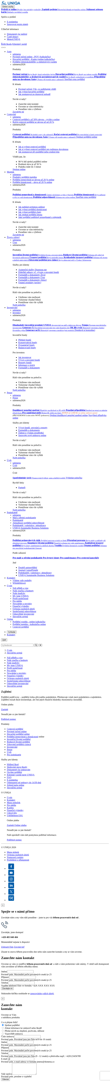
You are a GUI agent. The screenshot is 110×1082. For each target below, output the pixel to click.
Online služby (8, 7)
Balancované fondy (27, 347)
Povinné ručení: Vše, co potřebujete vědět (37, 89)
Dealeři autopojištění (27, 567)
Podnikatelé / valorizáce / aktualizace (29, 525)
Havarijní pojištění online (18, 734)
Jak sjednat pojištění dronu (30, 214)
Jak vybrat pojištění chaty (29, 212)
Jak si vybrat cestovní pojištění (32, 146)
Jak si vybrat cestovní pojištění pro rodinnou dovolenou (43, 149)
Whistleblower (19, 583)
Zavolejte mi (18, 112)
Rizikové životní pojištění (18, 742)
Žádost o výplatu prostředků (31, 433)
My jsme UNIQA (21, 596)
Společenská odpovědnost (24, 611)
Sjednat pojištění (12, 1025)
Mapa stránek (13, 852)
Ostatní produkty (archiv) (29, 282)
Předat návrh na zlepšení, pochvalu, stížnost (24, 1031)
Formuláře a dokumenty (29, 367)
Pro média (17, 601)
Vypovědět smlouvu (14, 1034)
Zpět (4, 640)
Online (10, 619)
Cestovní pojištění (21, 627)
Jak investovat (24, 357)
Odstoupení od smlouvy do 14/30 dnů (24, 782)
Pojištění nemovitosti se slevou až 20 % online (33, 179)
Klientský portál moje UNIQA (21, 775)
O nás (9, 585)
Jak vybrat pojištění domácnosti (32, 209)
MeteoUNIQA (13, 39)
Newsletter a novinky (22, 603)
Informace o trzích (26, 365)
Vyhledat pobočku (74, 478)
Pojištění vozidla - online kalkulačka (29, 621)
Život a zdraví (13, 237)
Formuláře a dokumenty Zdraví (32, 280)
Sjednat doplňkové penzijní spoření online (69, 415)
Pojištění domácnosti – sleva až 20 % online (32, 182)
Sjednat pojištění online (86, 137)
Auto (9, 51)
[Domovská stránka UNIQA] (10, 4)
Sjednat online (19, 169)
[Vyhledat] (2, 47)
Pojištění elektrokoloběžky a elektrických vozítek (35, 62)
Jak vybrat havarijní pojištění (31, 91)
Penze (9, 392)
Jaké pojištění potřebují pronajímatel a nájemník (39, 217)
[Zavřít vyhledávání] (40, 645)
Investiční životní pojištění (19, 739)
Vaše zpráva (6, 1074)
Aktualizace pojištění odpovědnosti (28, 523)
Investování (12, 307)
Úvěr (9, 460)
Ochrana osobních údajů (24, 609)
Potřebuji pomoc (8, 719)
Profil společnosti (20, 598)
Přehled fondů (24, 340)
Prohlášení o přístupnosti (18, 860)
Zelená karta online (15, 785)
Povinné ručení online (17, 731)
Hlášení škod (13, 764)
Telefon (4, 983)
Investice (17, 312)
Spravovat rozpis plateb (17, 24)
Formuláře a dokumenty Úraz (31, 277)
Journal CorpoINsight (28, 570)
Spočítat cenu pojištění (74, 79)
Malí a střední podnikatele (24, 517)
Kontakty (11, 578)
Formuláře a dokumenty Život (31, 275)
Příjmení (5, 977)
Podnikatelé (12, 512)
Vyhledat (11, 632)
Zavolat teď (19, 947)
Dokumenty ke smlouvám (18, 769)
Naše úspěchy (19, 593)
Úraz (15, 242)
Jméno (4, 971)
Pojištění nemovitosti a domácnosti (22, 736)
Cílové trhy (12, 813)
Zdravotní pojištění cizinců (19, 744)
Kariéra (10, 808)
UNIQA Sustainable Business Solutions (31, 528)
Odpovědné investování (23, 614)
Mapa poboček (13, 802)
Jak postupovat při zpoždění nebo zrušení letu (38, 152)
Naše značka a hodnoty (23, 591)
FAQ (9, 777)
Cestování (11, 114)
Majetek (10, 172)
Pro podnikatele (14, 754)
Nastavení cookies (15, 857)
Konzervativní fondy (27, 342)
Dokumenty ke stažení (17, 34)
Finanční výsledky (21, 606)
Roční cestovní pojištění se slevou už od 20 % (33, 122)
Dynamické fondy (26, 345)
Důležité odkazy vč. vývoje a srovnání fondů (38, 272)
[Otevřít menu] (4, 47)
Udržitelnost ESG (15, 815)
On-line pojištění (14, 772)
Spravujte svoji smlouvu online (32, 435)
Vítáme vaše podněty (22, 580)
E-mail (4, 1059)
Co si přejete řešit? (9, 1022)
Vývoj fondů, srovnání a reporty (32, 427)
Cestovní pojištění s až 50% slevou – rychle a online (36, 119)
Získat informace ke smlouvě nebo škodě (23, 1028)
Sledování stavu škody (17, 767)
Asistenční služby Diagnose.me (32, 269)
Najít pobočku (19, 305)
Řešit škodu (6, 44)
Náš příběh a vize (20, 588)
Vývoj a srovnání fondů (29, 360)
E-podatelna (12, 21)
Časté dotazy (12, 36)
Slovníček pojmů (20, 616)
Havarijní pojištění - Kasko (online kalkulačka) (34, 59)
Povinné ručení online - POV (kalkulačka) (32, 56)
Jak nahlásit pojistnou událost (31, 207)
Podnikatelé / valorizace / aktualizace (35, 572)
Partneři (21, 487)
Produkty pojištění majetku (25, 177)
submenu (17, 54)
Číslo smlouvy (7, 1036)
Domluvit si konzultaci (85, 330)
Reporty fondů (25, 362)
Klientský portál (19, 44)
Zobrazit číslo (7, 947)
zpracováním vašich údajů (42, 993)
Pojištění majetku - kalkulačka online (29, 624)
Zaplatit (4, 709)
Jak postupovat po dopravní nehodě (34, 94)
